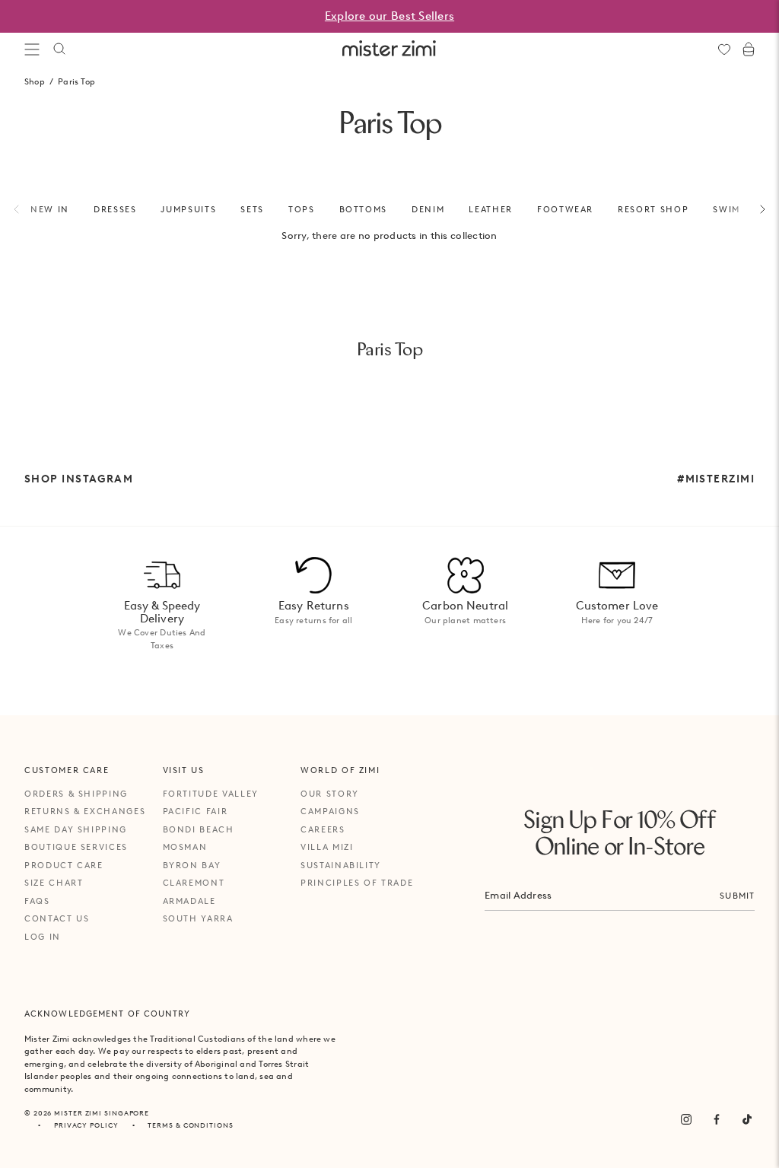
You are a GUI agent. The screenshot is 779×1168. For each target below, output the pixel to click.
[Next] (754, 209)
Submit (737, 895)
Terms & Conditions (190, 1125)
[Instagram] (686, 1119)
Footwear (565, 209)
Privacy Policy (86, 1125)
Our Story (329, 793)
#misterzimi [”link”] (716, 478)
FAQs (37, 901)
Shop (34, 81)
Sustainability (340, 865)
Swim (726, 209)
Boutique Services (76, 847)
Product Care (63, 865)
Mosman (185, 847)
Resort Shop (653, 209)
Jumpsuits (188, 209)
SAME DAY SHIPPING (75, 829)
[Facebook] (716, 1119)
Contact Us (57, 918)
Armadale (189, 901)
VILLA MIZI (327, 847)
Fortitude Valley (211, 793)
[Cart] (748, 49)
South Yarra (198, 918)
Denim (428, 209)
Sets (252, 209)
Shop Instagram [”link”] (78, 478)
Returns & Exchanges (84, 811)
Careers (322, 829)
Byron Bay (192, 865)
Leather (491, 209)
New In (49, 209)
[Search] (59, 49)
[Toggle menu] (32, 49)
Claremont (194, 882)
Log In (42, 936)
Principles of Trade (356, 882)
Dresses (115, 209)
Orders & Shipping (76, 793)
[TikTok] (747, 1119)
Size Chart (54, 882)
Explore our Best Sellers (389, 16)
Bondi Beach (198, 829)
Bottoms (363, 209)
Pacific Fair (195, 811)
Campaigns (330, 811)
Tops (301, 209)
